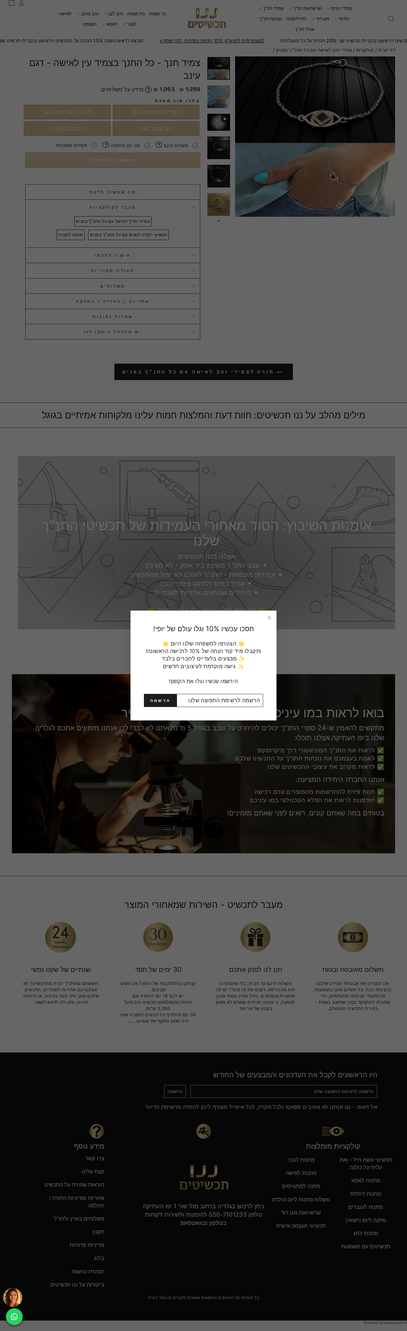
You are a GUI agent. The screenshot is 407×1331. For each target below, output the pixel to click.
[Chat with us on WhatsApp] (14, 1316)
